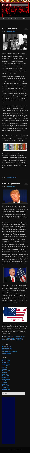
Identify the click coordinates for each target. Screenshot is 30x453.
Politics (8, 338)
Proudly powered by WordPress (15, 450)
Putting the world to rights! (16, 338)
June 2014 (4, 382)
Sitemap (23, 18)
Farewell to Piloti (6, 346)
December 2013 (6, 389)
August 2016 (5, 365)
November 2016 (6, 360)
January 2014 (5, 387)
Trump (14, 339)
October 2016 (5, 362)
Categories (10, 18)
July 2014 (4, 380)
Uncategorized (5, 339)
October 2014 (5, 377)
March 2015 (5, 374)
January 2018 (5, 359)
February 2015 (5, 376)
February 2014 (5, 386)
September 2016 (6, 364)
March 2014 (5, 384)
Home (4, 18)
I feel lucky (17, 18)
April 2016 (4, 369)
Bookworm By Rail (9, 28)
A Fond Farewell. (6, 353)
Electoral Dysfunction (11, 183)
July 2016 (4, 367)
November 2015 (6, 371)
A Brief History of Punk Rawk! (9, 351)
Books (8, 177)
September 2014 (6, 379)
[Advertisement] (8, 420)
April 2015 (4, 372)
